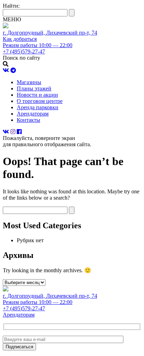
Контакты (28, 120)
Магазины (29, 82)
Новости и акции (37, 95)
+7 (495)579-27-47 (24, 308)
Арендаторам (33, 114)
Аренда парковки (37, 107)
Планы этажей (34, 88)
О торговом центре (40, 101)
